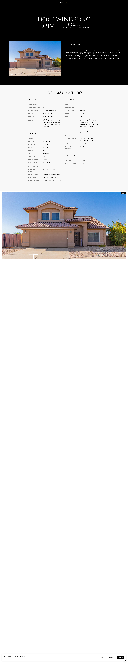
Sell (50, 7)
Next (35, 256)
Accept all (120, 657)
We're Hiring (67, 7)
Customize (111, 657)
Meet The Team (57, 7)
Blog (74, 7)
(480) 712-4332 (90, 7)
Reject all (103, 657)
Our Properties (37, 7)
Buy (45, 7)
